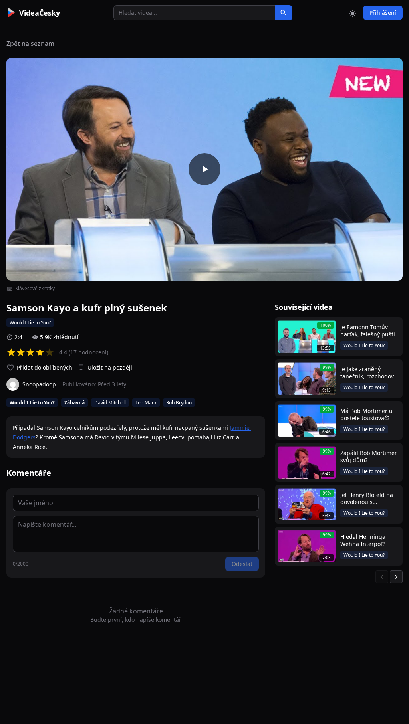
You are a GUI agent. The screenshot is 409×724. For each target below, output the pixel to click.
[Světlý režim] (352, 13)
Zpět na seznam (30, 43)
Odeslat (242, 564)
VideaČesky (39, 13)
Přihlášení (382, 12)
